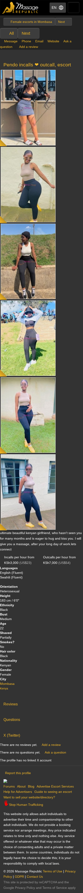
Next (26, 33)
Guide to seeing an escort (53, 792)
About (21, 786)
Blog (31, 786)
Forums (9, 786)
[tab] (41, 703)
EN (54, 7)
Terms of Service (54, 888)
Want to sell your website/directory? (29, 797)
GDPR (19, 876)
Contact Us (35, 876)
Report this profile (18, 773)
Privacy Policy (25, 888)
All (11, 33)
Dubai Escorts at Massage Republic (20, 7)
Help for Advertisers (17, 792)
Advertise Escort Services (55, 786)
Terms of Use (52, 871)
